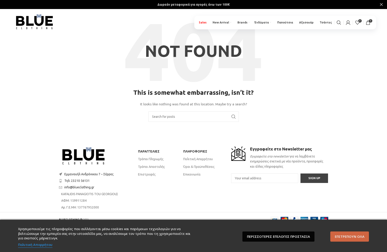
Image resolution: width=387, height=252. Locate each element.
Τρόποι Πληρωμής (151, 159)
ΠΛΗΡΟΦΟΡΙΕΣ (195, 151)
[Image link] (83, 156)
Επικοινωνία (192, 174)
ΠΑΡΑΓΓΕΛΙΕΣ (148, 151)
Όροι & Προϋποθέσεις (199, 167)
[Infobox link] (279, 157)
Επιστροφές (147, 174)
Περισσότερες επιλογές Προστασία (278, 236)
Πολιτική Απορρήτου (198, 159)
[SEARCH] (233, 116)
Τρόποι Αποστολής (151, 167)
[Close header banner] (381, 4)
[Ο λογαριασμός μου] (348, 22)
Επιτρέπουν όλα (349, 236)
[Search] (338, 22)
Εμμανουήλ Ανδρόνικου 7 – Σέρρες (89, 174)
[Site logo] (34, 20)
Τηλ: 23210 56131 (77, 181)
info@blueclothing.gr (79, 187)
